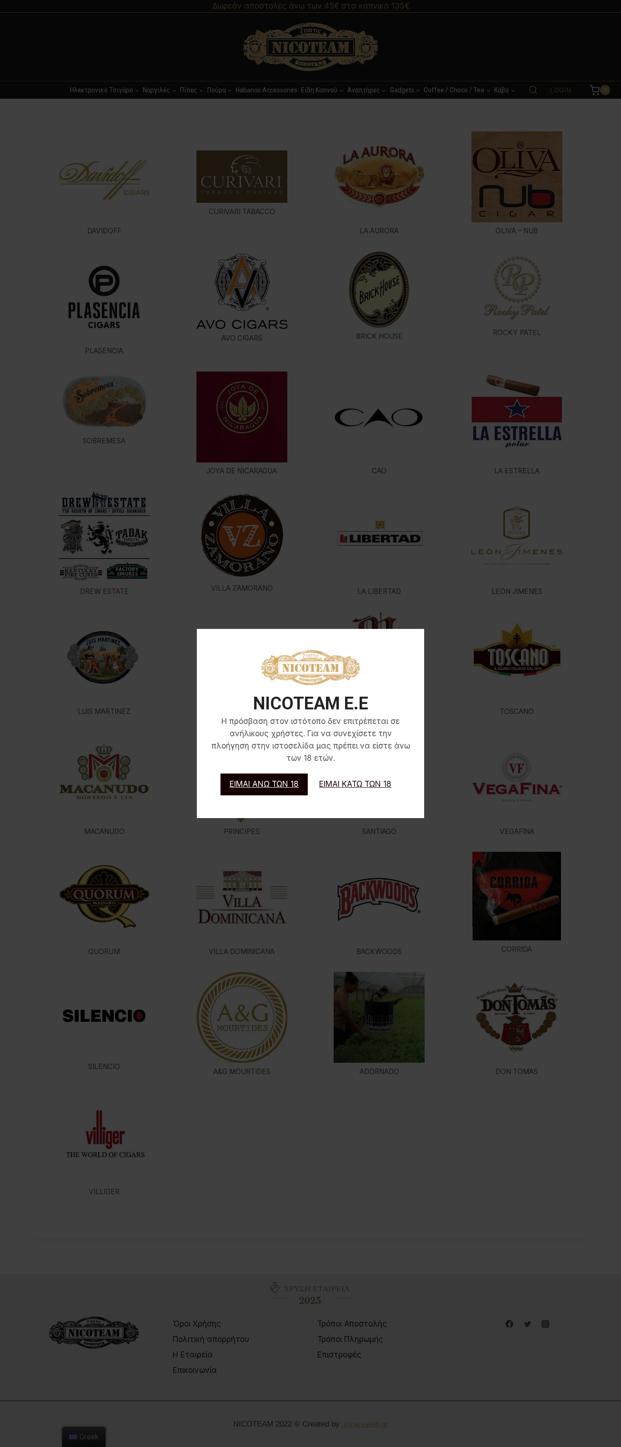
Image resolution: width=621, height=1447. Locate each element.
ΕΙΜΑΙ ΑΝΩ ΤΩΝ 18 (264, 784)
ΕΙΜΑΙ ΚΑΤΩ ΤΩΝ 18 (355, 784)
